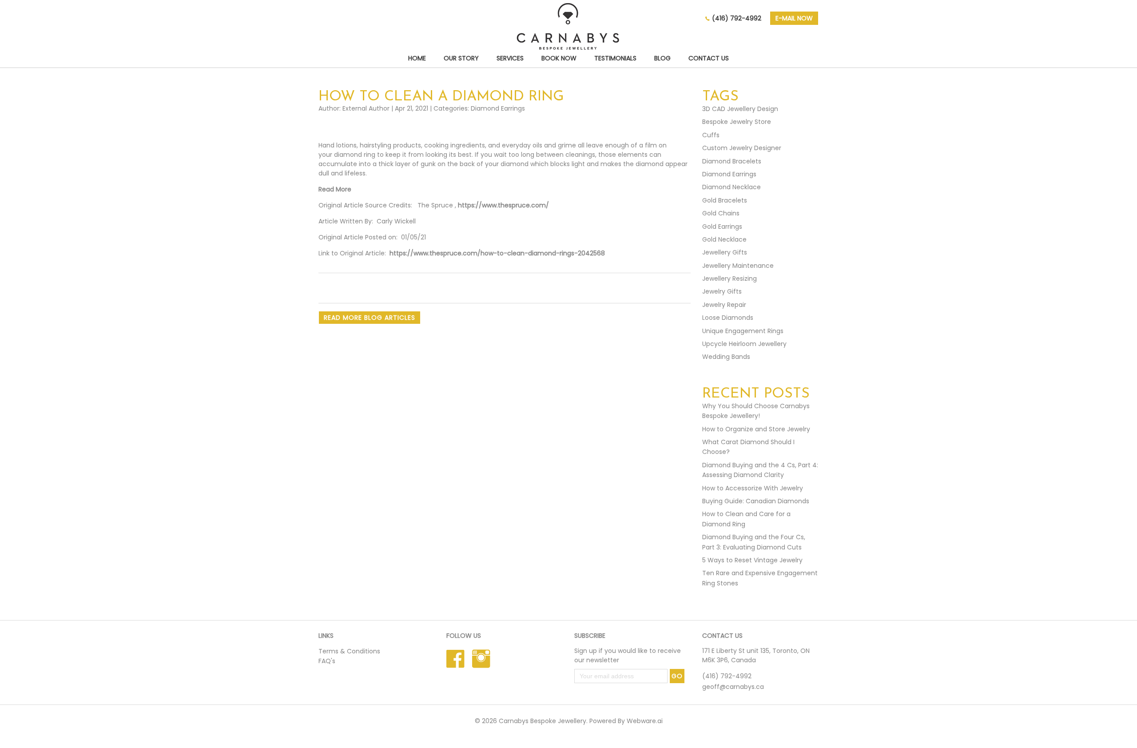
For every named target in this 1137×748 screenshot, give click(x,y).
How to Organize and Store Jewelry (756, 429)
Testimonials (615, 58)
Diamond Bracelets (731, 161)
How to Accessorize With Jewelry (752, 488)
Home (417, 58)
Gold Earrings (722, 226)
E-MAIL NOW (794, 18)
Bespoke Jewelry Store (736, 121)
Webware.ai (645, 720)
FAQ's (326, 660)
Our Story (461, 58)
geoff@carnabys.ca (733, 686)
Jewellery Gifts (724, 252)
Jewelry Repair (724, 304)
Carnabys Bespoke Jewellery (542, 720)
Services (510, 58)
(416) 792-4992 (736, 18)
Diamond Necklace (731, 187)
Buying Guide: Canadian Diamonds (755, 501)
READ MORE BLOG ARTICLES (369, 317)
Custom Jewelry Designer (741, 147)
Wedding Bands (726, 356)
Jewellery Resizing (729, 278)
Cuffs (711, 135)
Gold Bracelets (724, 200)
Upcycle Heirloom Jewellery (744, 343)
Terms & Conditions (349, 651)
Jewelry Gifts (722, 291)
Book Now (558, 58)
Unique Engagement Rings (742, 330)
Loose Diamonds (727, 317)
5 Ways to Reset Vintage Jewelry (752, 560)
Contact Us (708, 58)
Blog (662, 58)
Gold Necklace (724, 239)
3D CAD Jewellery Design (740, 108)
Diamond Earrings (498, 108)
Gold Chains (720, 213)
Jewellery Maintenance (738, 265)
